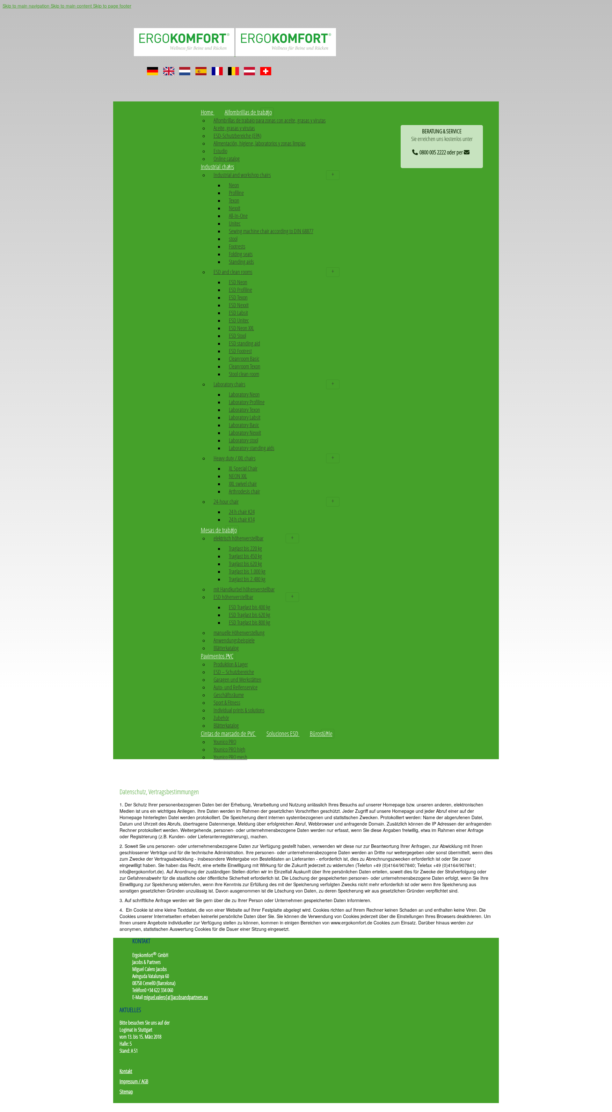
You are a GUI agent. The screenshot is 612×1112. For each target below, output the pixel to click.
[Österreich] (249, 68)
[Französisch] (217, 68)
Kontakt (126, 1071)
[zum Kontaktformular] (468, 151)
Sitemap (126, 1091)
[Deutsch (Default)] (152, 68)
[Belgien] (233, 68)
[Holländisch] (184, 68)
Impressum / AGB (134, 1081)
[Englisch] (168, 68)
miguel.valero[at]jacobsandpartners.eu (176, 997)
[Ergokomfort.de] (235, 53)
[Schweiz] (265, 68)
